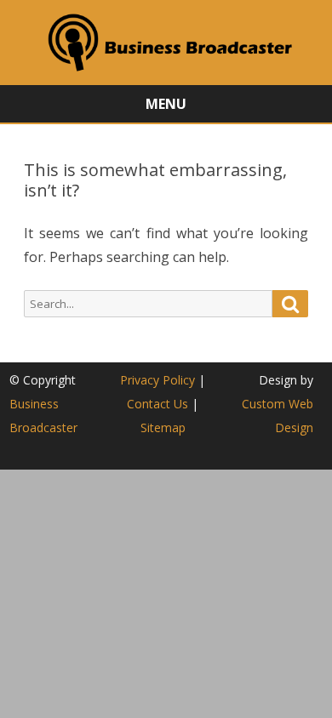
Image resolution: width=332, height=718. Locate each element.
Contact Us (157, 404)
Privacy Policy (157, 380)
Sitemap (163, 427)
